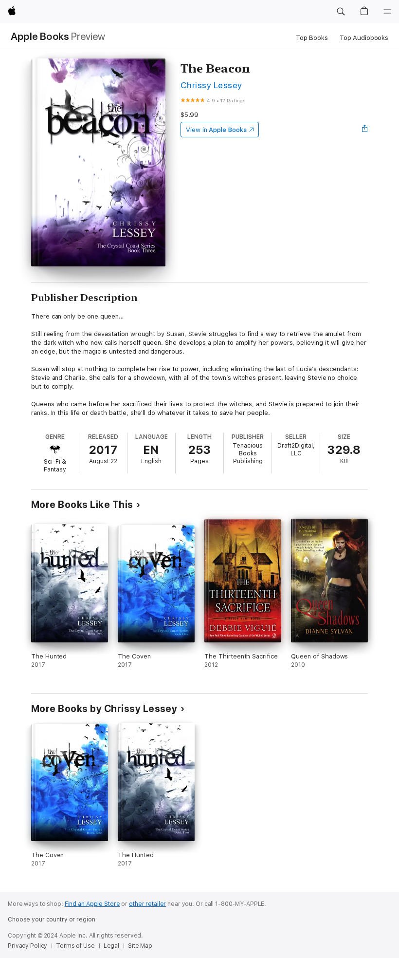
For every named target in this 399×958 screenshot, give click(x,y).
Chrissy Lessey (211, 85)
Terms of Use (75, 945)
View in (216, 129)
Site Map (140, 945)
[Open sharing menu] (365, 129)
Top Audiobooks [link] (364, 37)
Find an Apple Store (92, 904)
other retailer (147, 904)
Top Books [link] (312, 37)
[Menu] (387, 11)
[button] (340, 11)
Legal (111, 945)
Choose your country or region (51, 919)
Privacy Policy (27, 945)
